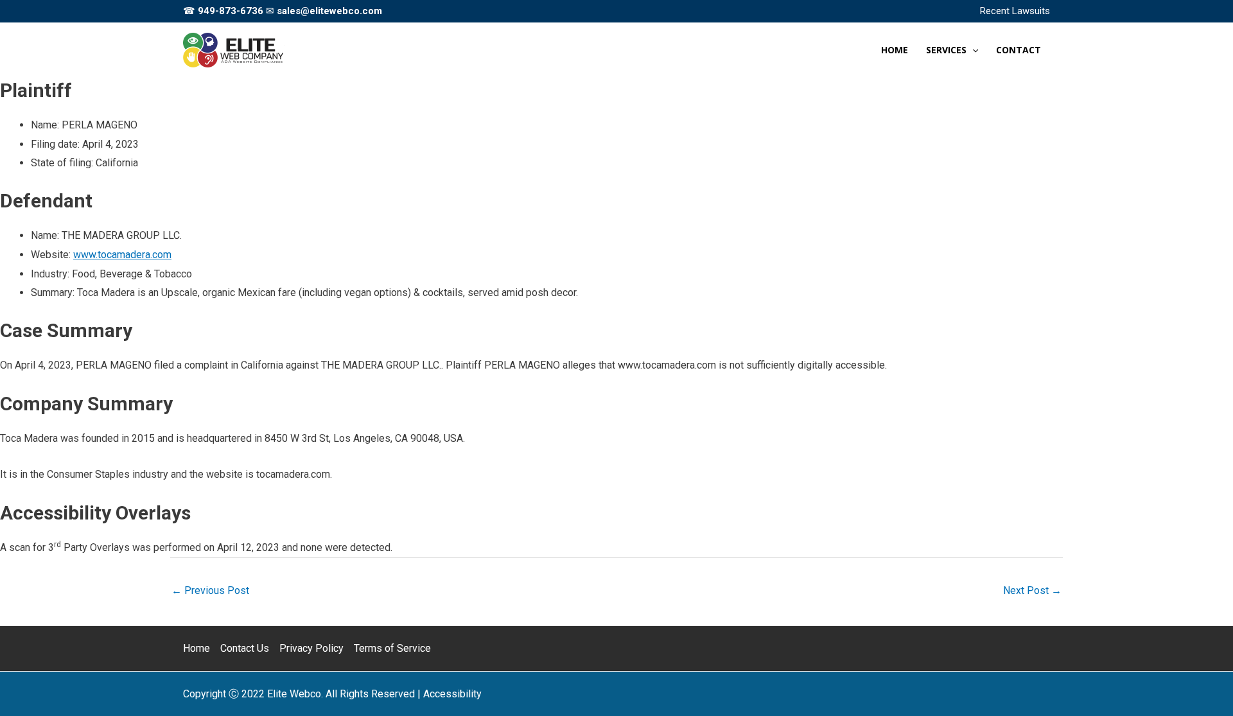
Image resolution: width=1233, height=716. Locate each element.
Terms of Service (392, 648)
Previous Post (210, 590)
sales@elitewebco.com (329, 11)
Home (196, 648)
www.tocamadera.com (122, 255)
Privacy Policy (311, 648)
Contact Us (244, 648)
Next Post (1032, 590)
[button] (972, 50)
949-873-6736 (230, 11)
